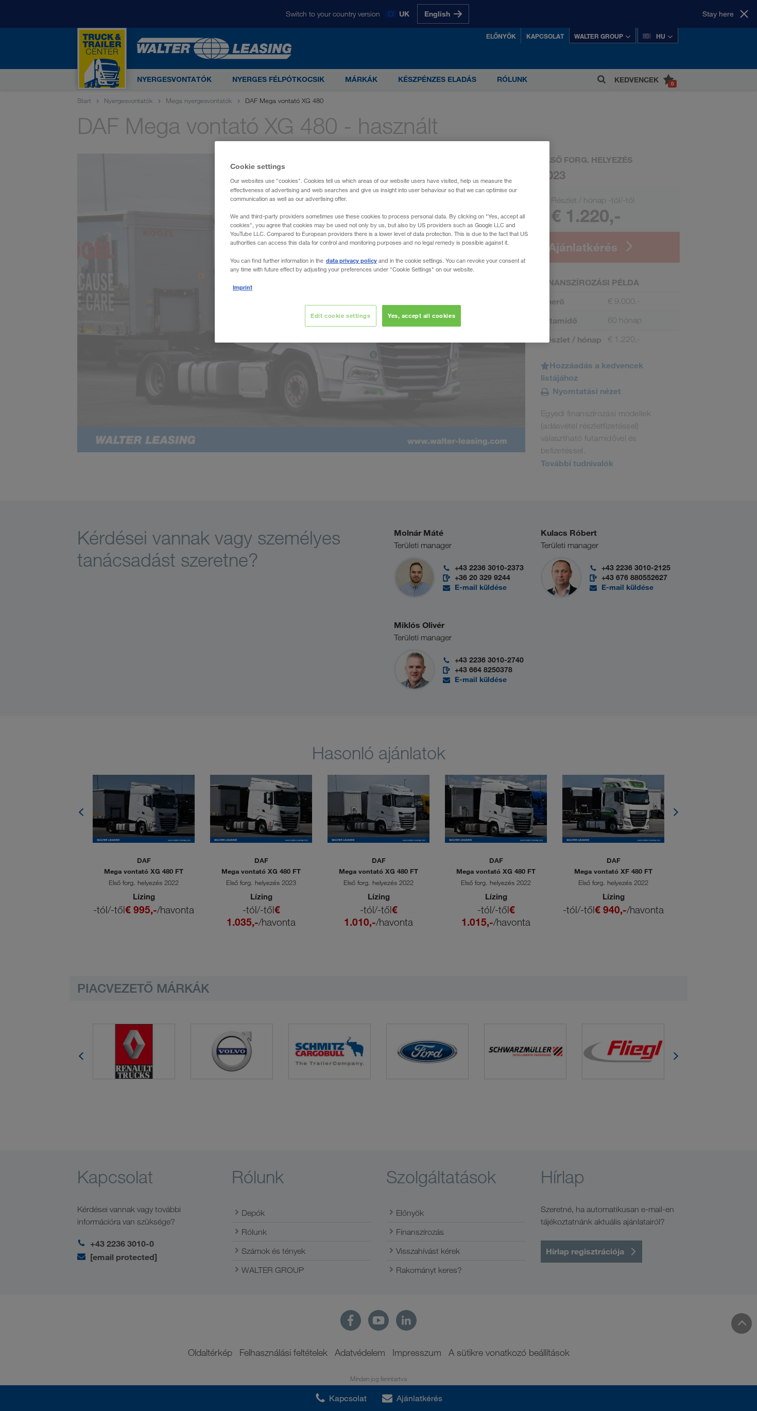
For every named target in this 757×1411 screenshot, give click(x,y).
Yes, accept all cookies (421, 315)
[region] (382, 242)
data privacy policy (351, 260)
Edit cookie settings (340, 315)
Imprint (242, 287)
